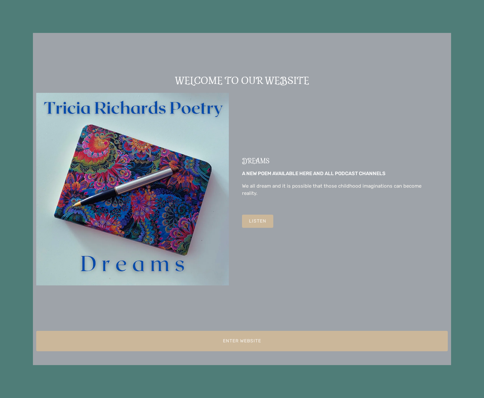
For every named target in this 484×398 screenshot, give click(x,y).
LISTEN (257, 221)
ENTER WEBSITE (242, 341)
